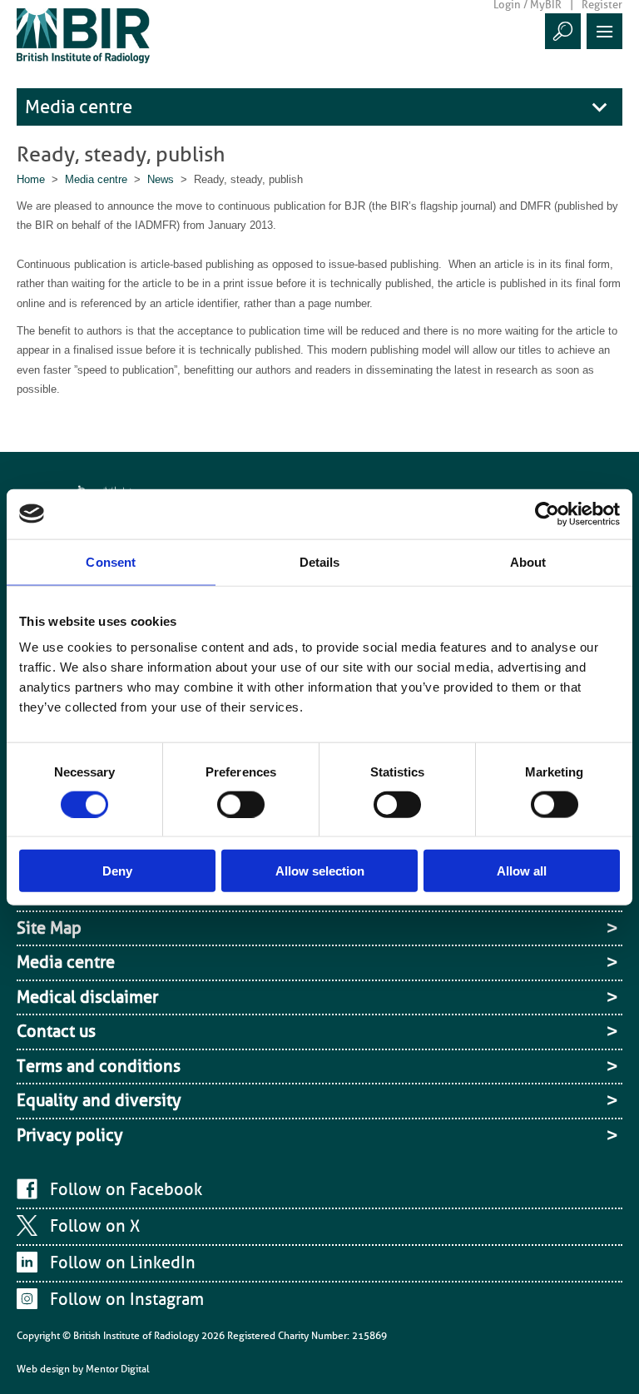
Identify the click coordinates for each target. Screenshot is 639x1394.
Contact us (56, 1031)
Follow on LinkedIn (123, 1262)
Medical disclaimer (87, 997)
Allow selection (319, 871)
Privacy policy (70, 1135)
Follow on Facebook (126, 1189)
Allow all (522, 871)
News (160, 179)
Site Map (49, 928)
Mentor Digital (118, 1369)
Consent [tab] (111, 561)
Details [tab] (320, 561)
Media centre (78, 107)
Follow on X (95, 1226)
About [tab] (528, 561)
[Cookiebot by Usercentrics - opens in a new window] (547, 513)
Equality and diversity (99, 1100)
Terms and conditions (99, 1066)
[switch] (241, 804)
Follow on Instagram (127, 1299)
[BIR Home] (83, 35)
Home (31, 179)
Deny (117, 871)
